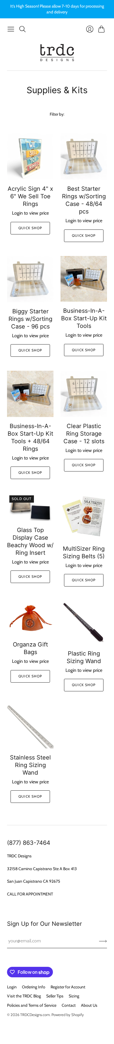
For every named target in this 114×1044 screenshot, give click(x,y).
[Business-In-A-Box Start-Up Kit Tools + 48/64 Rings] (30, 394)
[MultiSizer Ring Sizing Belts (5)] (84, 516)
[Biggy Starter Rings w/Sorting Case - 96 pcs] (30, 279)
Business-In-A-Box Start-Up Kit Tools (84, 318)
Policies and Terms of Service (31, 1005)
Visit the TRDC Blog (24, 996)
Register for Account (68, 987)
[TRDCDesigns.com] (57, 52)
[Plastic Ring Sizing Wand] (84, 622)
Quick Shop (30, 228)
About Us (89, 1005)
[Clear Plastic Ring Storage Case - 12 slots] (84, 394)
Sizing (74, 996)
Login (12, 987)
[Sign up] (103, 941)
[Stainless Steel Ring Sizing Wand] (30, 726)
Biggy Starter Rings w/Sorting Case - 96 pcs (30, 319)
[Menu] (11, 29)
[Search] (22, 29)
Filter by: (57, 114)
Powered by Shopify (67, 1014)
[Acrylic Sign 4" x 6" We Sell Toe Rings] (30, 156)
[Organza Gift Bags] (30, 618)
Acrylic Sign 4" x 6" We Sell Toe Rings (30, 196)
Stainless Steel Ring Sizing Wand (30, 765)
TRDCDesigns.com (35, 1014)
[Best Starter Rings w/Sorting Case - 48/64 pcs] (84, 156)
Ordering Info (33, 987)
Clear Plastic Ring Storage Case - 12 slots (83, 434)
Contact (69, 1005)
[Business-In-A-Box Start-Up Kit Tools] (84, 279)
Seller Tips (54, 996)
